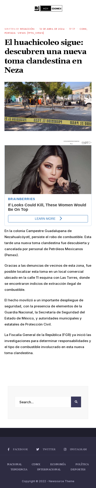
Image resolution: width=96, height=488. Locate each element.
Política (82, 464)
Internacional (49, 469)
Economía (58, 464)
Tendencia (18, 469)
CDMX (83, 29)
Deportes (78, 469)
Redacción (27, 29)
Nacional (14, 464)
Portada (9, 33)
